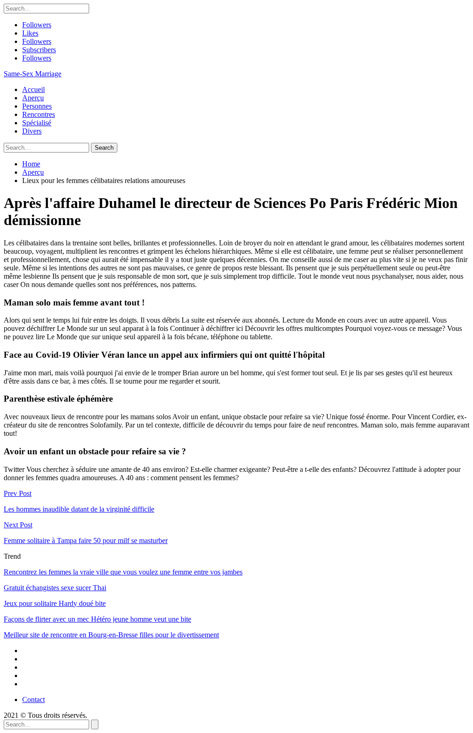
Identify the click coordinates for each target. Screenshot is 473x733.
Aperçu (33, 98)
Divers (32, 131)
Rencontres (38, 114)
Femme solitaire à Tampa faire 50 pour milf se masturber (86, 540)
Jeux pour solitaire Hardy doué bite (55, 603)
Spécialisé (36, 123)
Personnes (37, 106)
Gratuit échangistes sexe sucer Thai (55, 588)
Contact (33, 699)
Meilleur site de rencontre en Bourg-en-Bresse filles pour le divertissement (111, 635)
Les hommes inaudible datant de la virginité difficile (79, 509)
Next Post (18, 525)
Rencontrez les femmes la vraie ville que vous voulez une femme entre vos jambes (123, 572)
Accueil (33, 89)
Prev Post (17, 493)
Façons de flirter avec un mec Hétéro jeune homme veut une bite (97, 619)
